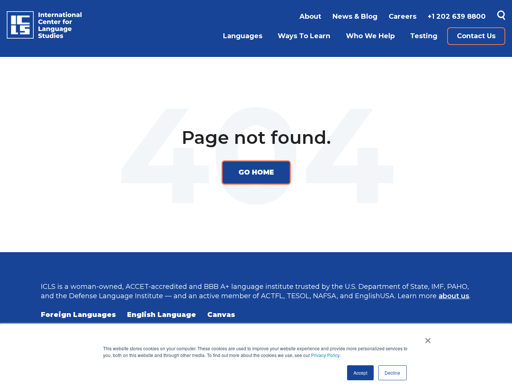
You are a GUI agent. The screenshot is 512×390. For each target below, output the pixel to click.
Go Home (256, 172)
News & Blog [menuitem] (354, 16)
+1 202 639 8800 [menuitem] (457, 16)
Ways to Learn (304, 36)
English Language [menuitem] (161, 315)
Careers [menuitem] (402, 16)
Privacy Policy (325, 355)
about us (454, 296)
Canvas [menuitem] (221, 315)
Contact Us (476, 36)
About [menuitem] (310, 16)
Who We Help (370, 36)
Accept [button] (360, 372)
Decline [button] (392, 372)
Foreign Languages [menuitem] (78, 315)
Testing (423, 36)
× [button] (428, 338)
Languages (242, 36)
